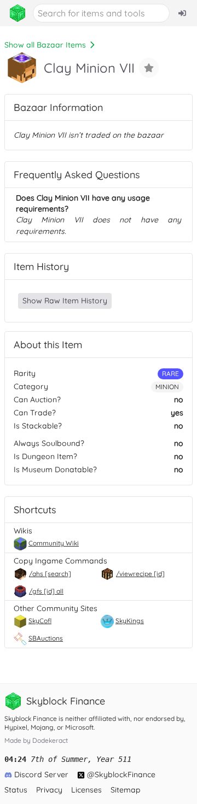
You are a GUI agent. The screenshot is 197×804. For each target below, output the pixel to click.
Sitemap (126, 790)
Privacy (49, 790)
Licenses (86, 790)
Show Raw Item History (64, 301)
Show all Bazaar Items (45, 45)
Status (15, 790)
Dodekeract (50, 740)
